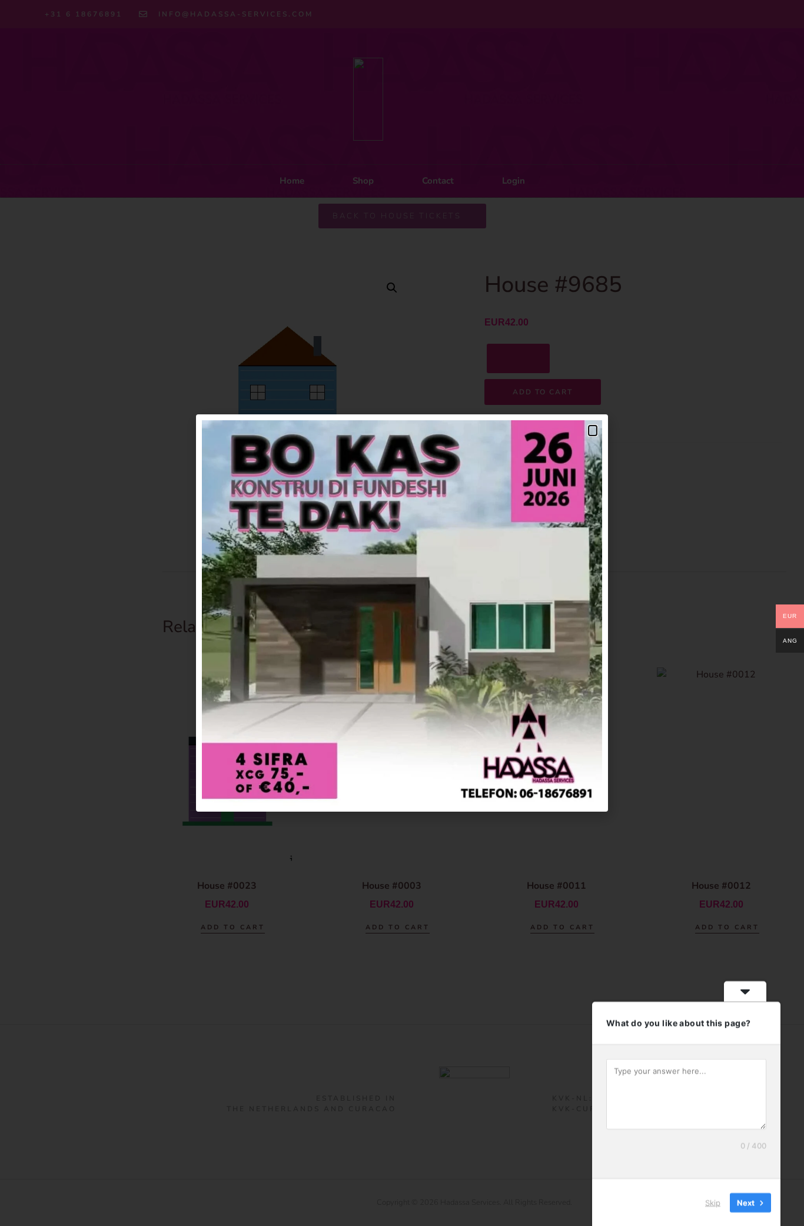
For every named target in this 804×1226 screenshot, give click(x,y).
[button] (592, 430)
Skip (712, 1202)
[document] (402, 613)
